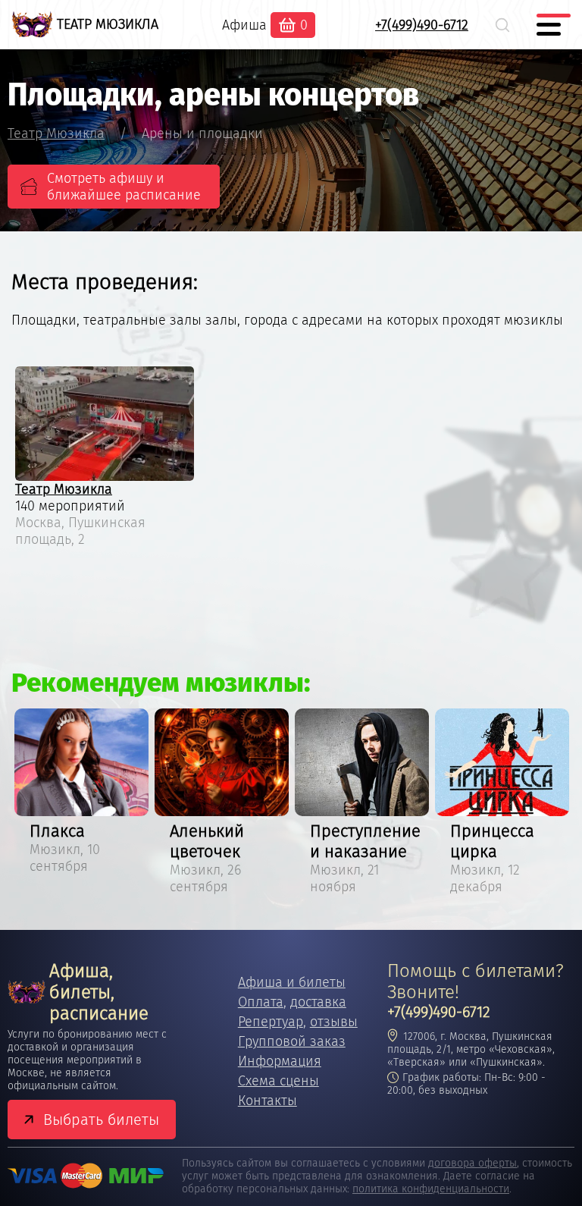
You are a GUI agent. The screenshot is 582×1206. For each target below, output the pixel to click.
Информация (279, 1061)
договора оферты (472, 1163)
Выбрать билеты (101, 1119)
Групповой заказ (292, 1041)
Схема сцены (278, 1081)
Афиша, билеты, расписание (99, 992)
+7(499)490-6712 (421, 25)
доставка (318, 1002)
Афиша (244, 25)
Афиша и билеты (292, 982)
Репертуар (270, 1021)
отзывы (334, 1021)
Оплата (260, 1002)
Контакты (267, 1100)
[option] (81, 793)
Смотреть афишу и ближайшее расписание (124, 186)
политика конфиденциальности (430, 1188)
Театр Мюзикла (63, 489)
